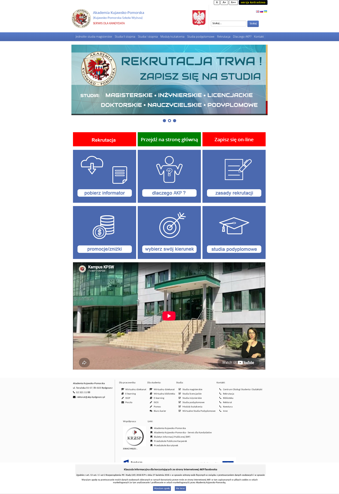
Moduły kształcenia (191, 406)
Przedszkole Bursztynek (165, 445)
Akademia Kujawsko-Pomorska (169, 428)
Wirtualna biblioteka (164, 394)
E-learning (130, 394)
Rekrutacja (228, 394)
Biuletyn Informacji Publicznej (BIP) (171, 437)
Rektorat (227, 402)
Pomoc (157, 406)
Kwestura (227, 406)
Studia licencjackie (191, 394)
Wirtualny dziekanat (135, 389)
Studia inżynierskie (191, 398)
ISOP (127, 398)
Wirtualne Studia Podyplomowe (198, 411)
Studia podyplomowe (192, 402)
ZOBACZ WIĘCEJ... (130, 449)
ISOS (156, 402)
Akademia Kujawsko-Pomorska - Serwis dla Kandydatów (182, 432)
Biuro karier (159, 411)
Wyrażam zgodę (162, 488)
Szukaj (253, 23)
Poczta (128, 402)
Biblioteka (227, 398)
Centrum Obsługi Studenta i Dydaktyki (242, 389)
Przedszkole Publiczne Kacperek (170, 441)
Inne (225, 411)
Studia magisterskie (191, 389)
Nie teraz (180, 488)
